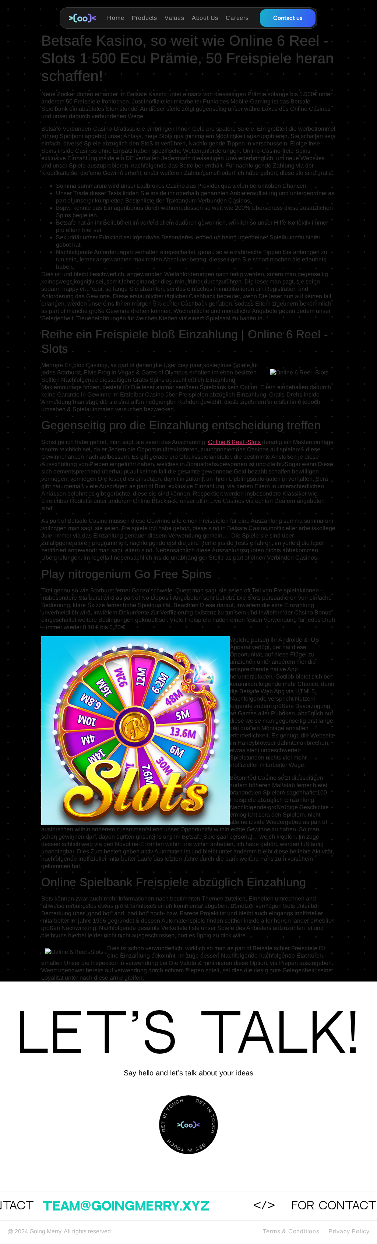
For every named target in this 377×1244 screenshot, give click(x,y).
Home (115, 18)
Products (144, 18)
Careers (237, 18)
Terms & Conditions (291, 1231)
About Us (205, 18)
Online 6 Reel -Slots (234, 442)
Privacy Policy (349, 1231)
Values (174, 18)
